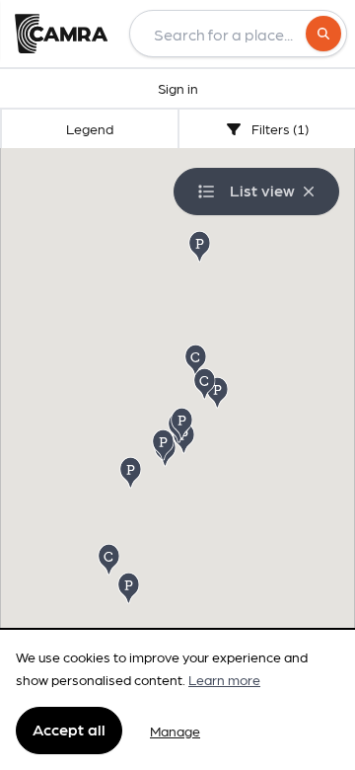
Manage (175, 730)
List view (262, 190)
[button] (132, 471)
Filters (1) (278, 128)
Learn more (224, 679)
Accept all (69, 729)
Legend (89, 128)
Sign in (178, 88)
